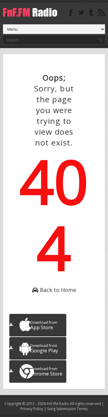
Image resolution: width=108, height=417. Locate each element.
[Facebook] (70, 12)
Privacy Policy (31, 408)
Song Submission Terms (67, 408)
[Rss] (101, 12)
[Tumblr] (91, 12)
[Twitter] (81, 12)
